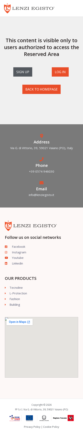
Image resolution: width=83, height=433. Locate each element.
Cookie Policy (51, 427)
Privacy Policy (32, 427)
